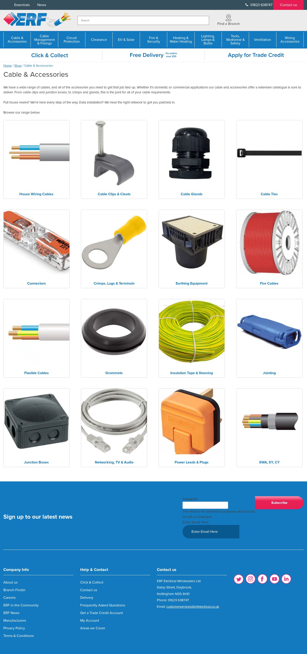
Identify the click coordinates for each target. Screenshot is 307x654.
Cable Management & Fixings (44, 40)
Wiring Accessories (289, 40)
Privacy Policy (14, 628)
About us (10, 582)
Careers (9, 597)
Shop (18, 66)
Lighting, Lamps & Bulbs (208, 40)
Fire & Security (153, 40)
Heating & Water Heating (181, 40)
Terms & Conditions (18, 636)
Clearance (99, 39)
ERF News (11, 613)
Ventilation (262, 39)
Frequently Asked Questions (102, 605)
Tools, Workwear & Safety (235, 40)
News (41, 5)
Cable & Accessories (17, 40)
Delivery (86, 597)
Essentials (22, 5)
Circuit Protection (72, 40)
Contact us (288, 5)
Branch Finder (14, 590)
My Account (89, 620)
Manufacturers (14, 620)
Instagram (190, 499)
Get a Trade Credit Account (101, 613)
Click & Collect (91, 582)
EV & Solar (126, 39)
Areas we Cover (92, 628)
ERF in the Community (21, 605)
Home (7, 66)
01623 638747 (260, 5)
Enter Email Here (195, 522)
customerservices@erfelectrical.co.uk (192, 607)
